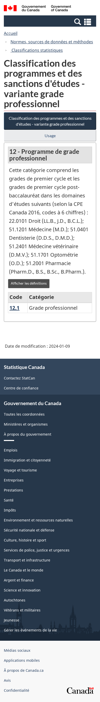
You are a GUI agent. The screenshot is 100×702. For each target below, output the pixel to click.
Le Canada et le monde (23, 570)
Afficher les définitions (29, 283)
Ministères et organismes (26, 424)
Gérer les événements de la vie (30, 630)
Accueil (10, 33)
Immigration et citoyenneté (27, 460)
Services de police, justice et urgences (36, 550)
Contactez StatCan (19, 378)
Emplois (10, 450)
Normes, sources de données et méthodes (52, 42)
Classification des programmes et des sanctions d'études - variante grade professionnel (50, 121)
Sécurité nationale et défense (29, 530)
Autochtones (14, 600)
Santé (9, 500)
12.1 (14, 307)
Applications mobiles (22, 660)
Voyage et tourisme (20, 470)
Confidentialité (16, 690)
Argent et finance (19, 580)
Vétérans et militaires (22, 610)
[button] (50, 21)
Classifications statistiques (37, 50)
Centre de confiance (21, 388)
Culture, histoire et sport (25, 540)
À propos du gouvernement (27, 434)
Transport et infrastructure (27, 560)
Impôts (10, 510)
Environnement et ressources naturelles (38, 520)
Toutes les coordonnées (24, 414)
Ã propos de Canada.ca (24, 670)
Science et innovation (22, 590)
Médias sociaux (17, 650)
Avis (7, 680)
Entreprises (14, 480)
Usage (50, 135)
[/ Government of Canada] (37, 9)
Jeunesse (11, 620)
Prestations (13, 490)
